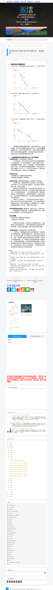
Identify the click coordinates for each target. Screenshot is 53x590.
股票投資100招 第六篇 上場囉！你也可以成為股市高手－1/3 (25, 428)
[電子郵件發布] (32, 291)
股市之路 (9, 2)
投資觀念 (16, 2)
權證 (9, 560)
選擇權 (9, 554)
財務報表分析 (11, 534)
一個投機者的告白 (12, 505)
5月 (10, 480)
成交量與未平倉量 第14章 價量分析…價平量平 (18, 465)
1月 (10, 489)
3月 (10, 485)
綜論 (9, 548)
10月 (10, 452)
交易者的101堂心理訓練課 (13, 515)
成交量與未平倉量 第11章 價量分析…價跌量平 (18, 471)
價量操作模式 (11, 550)
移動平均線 (10, 544)
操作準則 (10, 552)
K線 (9, 564)
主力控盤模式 (11, 507)
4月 (10, 483)
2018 (9, 492)
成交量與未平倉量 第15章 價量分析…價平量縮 (18, 463)
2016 (9, 496)
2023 (9, 441)
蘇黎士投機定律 (11, 558)
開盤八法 (10, 546)
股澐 (26, 9)
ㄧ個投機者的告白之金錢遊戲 (14, 562)
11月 (10, 450)
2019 (9, 445)
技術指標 (10, 521)
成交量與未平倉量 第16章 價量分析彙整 (17, 460)
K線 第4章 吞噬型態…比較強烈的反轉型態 (21, 422)
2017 (9, 494)
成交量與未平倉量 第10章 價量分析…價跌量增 (18, 473)
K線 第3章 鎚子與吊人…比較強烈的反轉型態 (21, 415)
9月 (10, 454)
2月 (10, 487)
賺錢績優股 (10, 556)
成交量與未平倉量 (12, 517)
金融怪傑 (10, 530)
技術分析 (30, 2)
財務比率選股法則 (12, 532)
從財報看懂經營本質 (12, 540)
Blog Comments (18, 336)
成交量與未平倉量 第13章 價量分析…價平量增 (18, 467)
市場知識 (10, 509)
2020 (9, 443)
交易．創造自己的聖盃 (12, 511)
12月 (10, 447)
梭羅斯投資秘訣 (11, 542)
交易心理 (10, 513)
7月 (10, 458)
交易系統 (37, 2)
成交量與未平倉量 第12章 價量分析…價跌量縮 (18, 469)
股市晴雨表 (10, 524)
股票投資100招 (11, 526)
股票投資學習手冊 (12, 528)
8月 (10, 456)
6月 (10, 478)
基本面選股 (10, 538)
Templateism (40, 589)
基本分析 (23, 2)
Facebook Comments (36, 336)
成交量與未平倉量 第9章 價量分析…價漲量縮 (18, 476)
